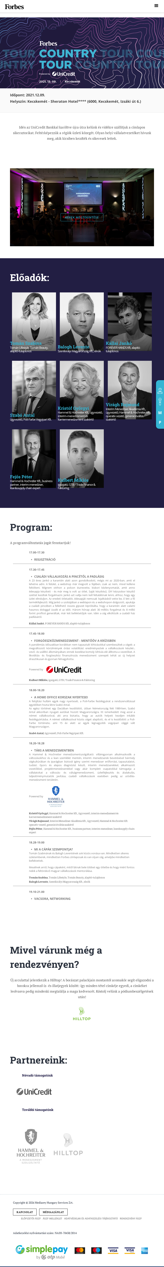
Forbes (15, 6)
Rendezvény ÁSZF (131, 1219)
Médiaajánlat (53, 1212)
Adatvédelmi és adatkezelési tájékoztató (91, 1219)
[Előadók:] (160, 391)
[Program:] (160, 402)
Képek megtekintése (82, 217)
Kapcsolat (25, 1212)
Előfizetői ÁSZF (31, 1219)
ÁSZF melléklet (52, 1219)
